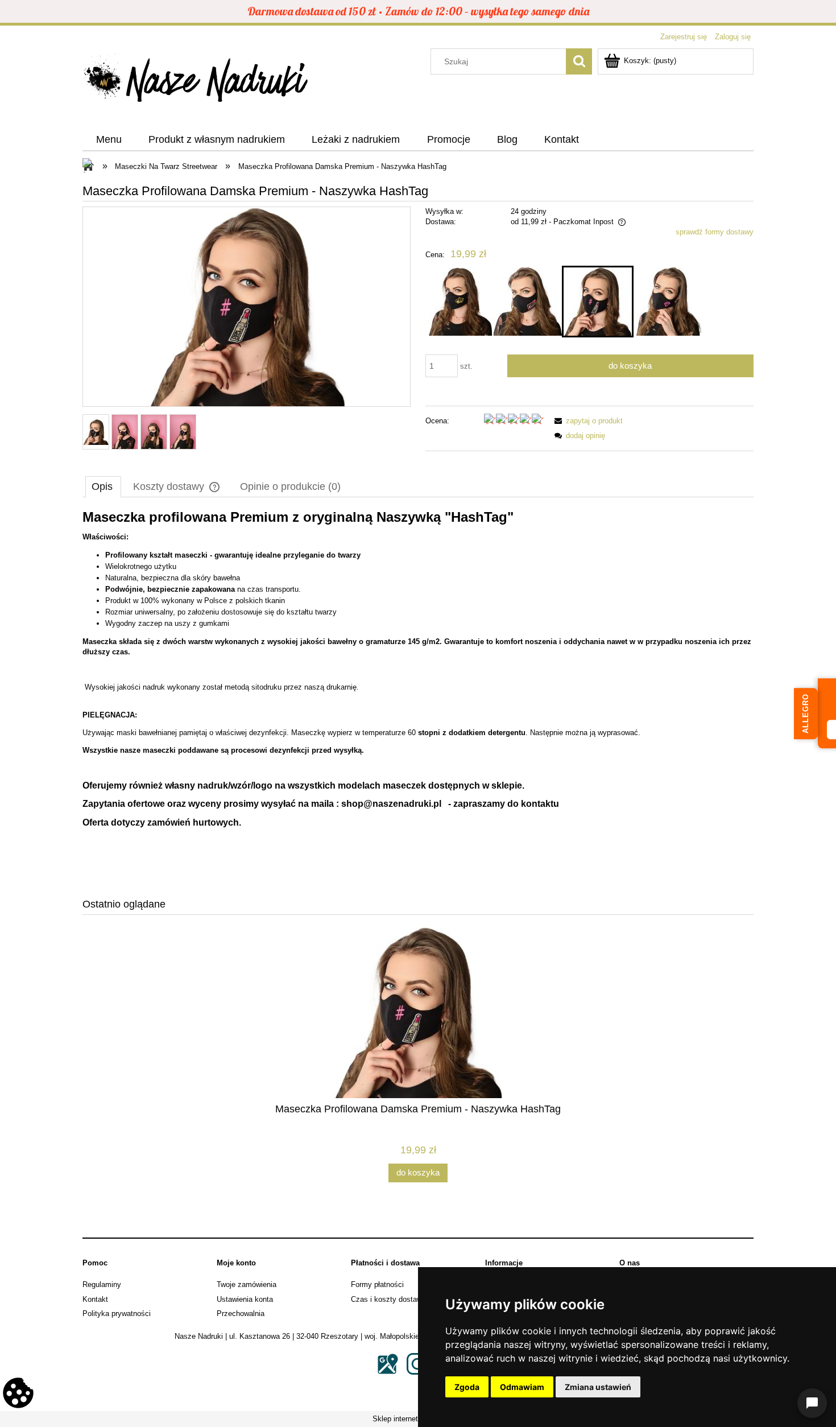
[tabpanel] (418, 696)
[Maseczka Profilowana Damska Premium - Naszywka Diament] (668, 301)
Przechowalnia (240, 1313)
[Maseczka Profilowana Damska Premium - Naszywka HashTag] (598, 301)
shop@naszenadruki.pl (391, 804)
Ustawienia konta (245, 1299)
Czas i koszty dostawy (388, 1299)
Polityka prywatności (116, 1313)
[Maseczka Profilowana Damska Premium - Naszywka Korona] (459, 301)
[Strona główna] (196, 81)
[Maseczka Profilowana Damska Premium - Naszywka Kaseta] (528, 301)
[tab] (103, 486)
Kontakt (95, 1299)
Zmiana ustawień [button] (598, 1387)
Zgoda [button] (466, 1387)
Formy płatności (377, 1284)
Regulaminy (101, 1284)
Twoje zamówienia (246, 1284)
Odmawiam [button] (522, 1387)
